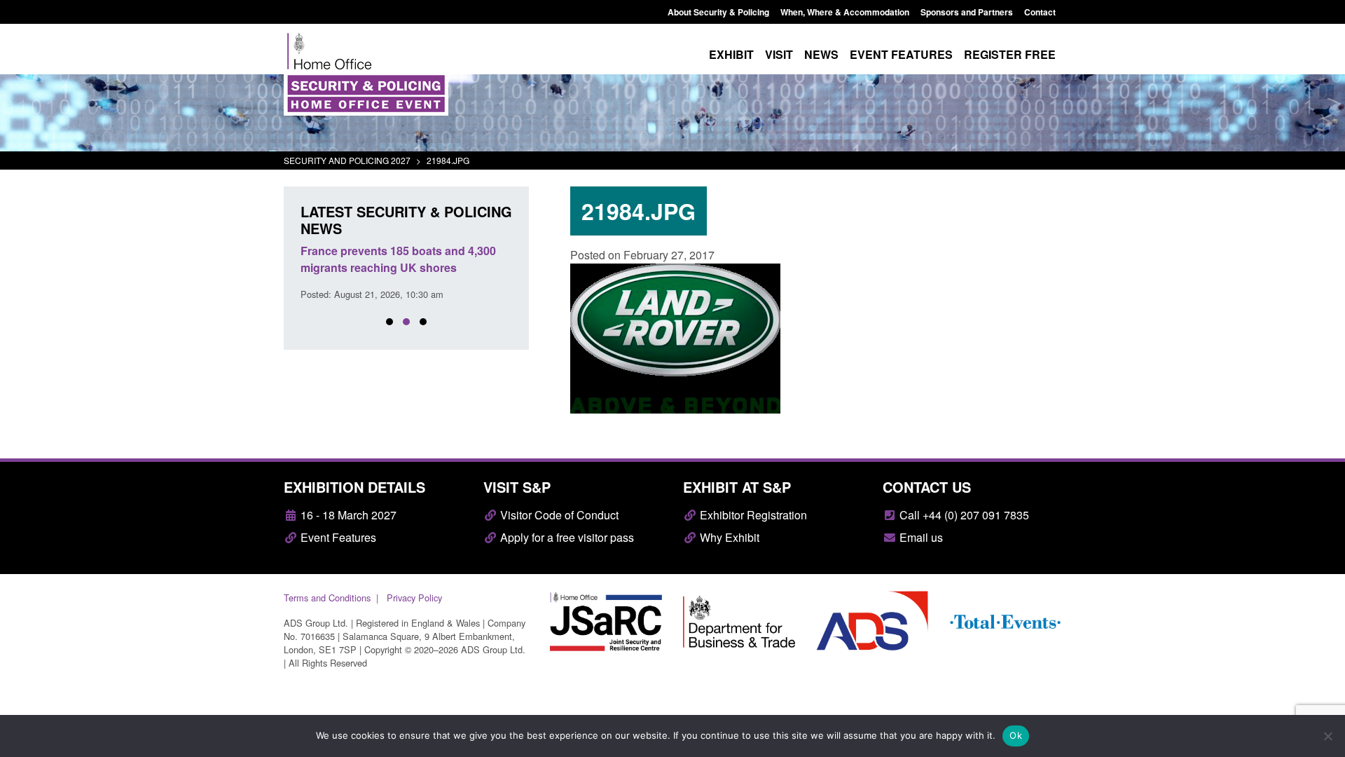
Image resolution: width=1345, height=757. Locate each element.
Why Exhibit (728, 537)
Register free (1010, 54)
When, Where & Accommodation (844, 12)
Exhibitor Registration (752, 515)
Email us (920, 537)
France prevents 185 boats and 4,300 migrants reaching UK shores (398, 259)
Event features (901, 54)
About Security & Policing (718, 12)
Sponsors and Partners (966, 12)
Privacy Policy (414, 597)
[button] (389, 322)
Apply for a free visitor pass (565, 537)
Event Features (337, 537)
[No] (1327, 736)
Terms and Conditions (327, 597)
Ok (1015, 735)
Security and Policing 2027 (347, 160)
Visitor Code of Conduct (558, 515)
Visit (779, 54)
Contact (1040, 12)
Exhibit (731, 54)
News (821, 54)
